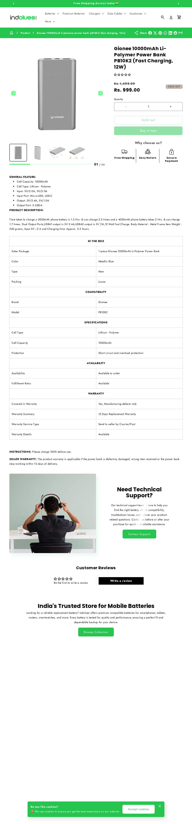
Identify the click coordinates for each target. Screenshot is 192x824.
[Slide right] (178, 3)
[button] (51, 13)
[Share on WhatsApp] (165, 33)
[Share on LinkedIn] (170, 33)
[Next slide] (100, 93)
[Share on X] (155, 33)
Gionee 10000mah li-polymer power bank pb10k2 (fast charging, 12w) (81, 33)
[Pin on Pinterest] (160, 33)
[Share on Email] (180, 33)
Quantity (118, 99)
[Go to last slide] (13, 93)
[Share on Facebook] (150, 33)
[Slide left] (13, 3)
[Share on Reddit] (175, 33)
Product (25, 33)
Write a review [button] (121, 581)
